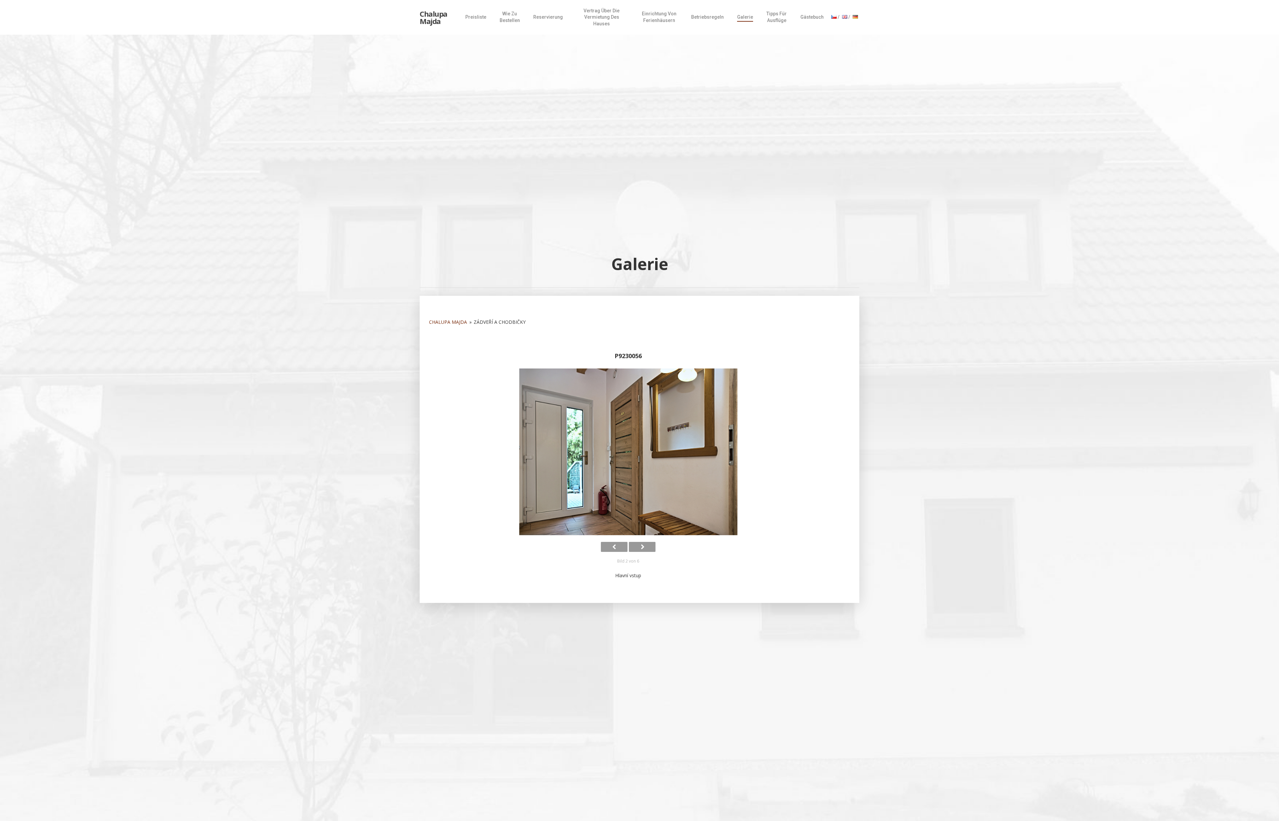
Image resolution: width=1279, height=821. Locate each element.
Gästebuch (812, 17)
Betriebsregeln (707, 17)
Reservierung (548, 17)
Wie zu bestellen (510, 17)
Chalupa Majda (433, 17)
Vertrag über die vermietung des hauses (602, 17)
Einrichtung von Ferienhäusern (659, 17)
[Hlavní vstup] (628, 451)
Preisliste (475, 17)
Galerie (745, 17)
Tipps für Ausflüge (776, 17)
